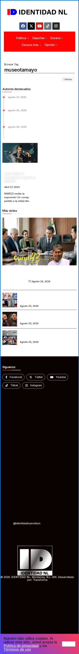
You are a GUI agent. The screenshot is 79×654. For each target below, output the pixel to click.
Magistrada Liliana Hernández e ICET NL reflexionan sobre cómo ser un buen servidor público (45, 297)
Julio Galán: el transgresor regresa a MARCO (20, 177)
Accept (68, 643)
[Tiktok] (47, 26)
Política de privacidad (21, 646)
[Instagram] (56, 26)
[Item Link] (20, 153)
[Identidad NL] (39, 12)
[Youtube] (39, 26)
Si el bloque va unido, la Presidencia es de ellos (39, 276)
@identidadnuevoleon (26, 523)
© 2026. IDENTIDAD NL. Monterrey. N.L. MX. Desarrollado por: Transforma (37, 578)
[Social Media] (13, 377)
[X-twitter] (31, 26)
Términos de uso (17, 649)
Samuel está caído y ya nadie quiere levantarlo (37, 101)
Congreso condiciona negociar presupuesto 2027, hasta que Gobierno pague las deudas (40, 133)
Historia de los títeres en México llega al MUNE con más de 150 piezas (45, 316)
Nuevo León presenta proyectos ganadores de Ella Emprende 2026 (47, 335)
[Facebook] (23, 26)
